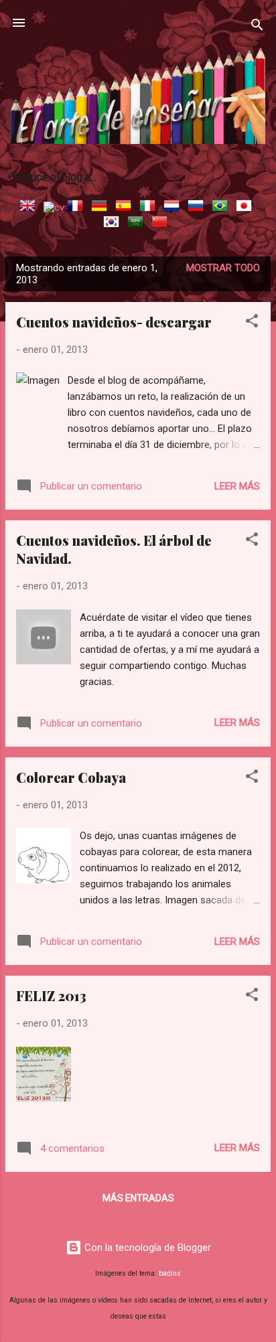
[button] (252, 323)
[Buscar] (257, 27)
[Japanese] (246, 208)
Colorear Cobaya (71, 777)
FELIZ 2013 (51, 995)
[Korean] (114, 224)
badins (170, 1273)
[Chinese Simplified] (162, 224)
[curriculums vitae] (54, 208)
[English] (30, 208)
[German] (102, 208)
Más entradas (138, 1198)
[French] (77, 208)
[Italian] (150, 208)
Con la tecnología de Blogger (146, 1248)
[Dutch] (174, 208)
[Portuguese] (222, 208)
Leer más (237, 486)
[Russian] (198, 208)
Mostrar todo (223, 268)
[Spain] (126, 208)
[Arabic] (138, 224)
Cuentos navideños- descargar (114, 322)
